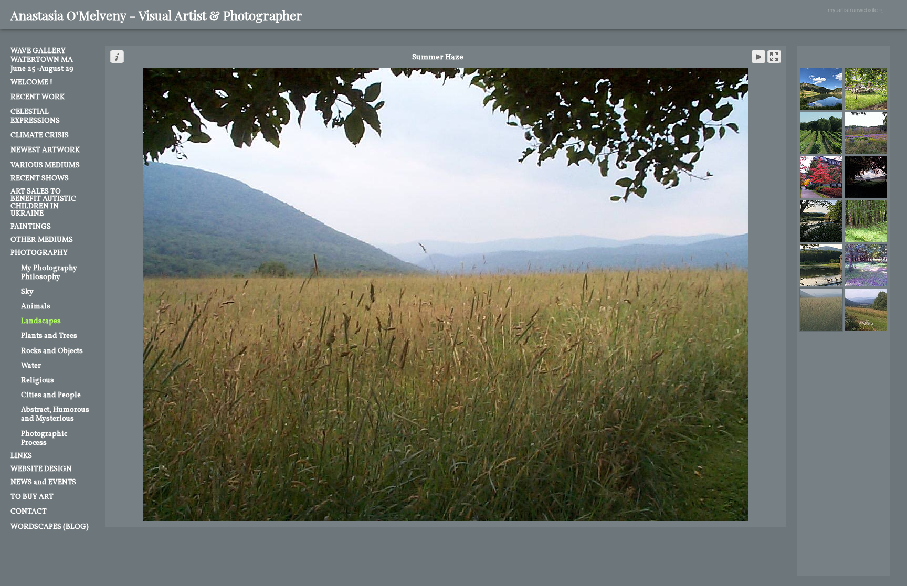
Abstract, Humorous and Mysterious (55, 414)
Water (31, 366)
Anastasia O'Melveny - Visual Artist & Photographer (156, 15)
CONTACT (28, 512)
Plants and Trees (49, 336)
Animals (35, 307)
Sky (27, 292)
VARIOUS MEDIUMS (45, 166)
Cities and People (51, 395)
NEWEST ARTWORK (45, 150)
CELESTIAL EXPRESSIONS (35, 116)
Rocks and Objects (52, 351)
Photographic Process (44, 438)
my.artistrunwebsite (853, 9)
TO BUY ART (32, 497)
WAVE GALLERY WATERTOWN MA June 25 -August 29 (41, 60)
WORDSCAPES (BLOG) (49, 527)
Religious (37, 381)
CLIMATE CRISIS (39, 136)
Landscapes (41, 321)
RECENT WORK (37, 97)
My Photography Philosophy (49, 272)
